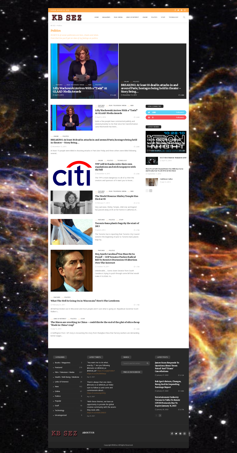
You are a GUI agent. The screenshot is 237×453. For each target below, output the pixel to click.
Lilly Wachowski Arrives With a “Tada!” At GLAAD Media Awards (80, 90)
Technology (173, 17)
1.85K (182, 391)
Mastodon (4, 6)
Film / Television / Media (75, 84)
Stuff (163, 17)
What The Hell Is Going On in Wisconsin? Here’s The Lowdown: (85, 300)
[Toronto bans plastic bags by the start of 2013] (72, 232)
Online (145, 17)
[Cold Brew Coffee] (152, 182)
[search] (184, 17)
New (89, 84)
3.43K (114, 95)
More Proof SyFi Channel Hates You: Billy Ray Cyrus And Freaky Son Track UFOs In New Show (164, 170)
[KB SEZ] (66, 17)
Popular (68, 401)
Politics (154, 17)
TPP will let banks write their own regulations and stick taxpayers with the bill (115, 167)
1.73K (137, 267)
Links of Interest (132, 17)
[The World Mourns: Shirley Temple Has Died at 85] (72, 202)
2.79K (137, 230)
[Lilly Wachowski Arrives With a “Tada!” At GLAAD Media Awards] (84, 71)
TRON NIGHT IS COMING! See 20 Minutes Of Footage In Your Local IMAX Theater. (166, 143)
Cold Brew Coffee (166, 179)
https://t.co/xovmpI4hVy (96, 393)
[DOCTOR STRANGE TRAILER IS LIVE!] (152, 161)
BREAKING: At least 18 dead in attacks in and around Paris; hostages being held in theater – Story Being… (151, 88)
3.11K (137, 203)
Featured (59, 84)
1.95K (183, 151)
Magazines (106, 17)
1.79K (137, 305)
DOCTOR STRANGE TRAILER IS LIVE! (173, 158)
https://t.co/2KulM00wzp (96, 373)
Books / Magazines (68, 362)
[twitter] (166, 112)
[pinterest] (166, 117)
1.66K (137, 329)
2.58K (137, 174)
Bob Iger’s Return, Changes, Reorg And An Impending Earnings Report (168, 384)
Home (97, 17)
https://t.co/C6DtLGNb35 (96, 412)
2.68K (182, 95)
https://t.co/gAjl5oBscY (106, 371)
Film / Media (118, 17)
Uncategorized (68, 415)
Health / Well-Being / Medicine (68, 377)
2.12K (182, 375)
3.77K (182, 410)
